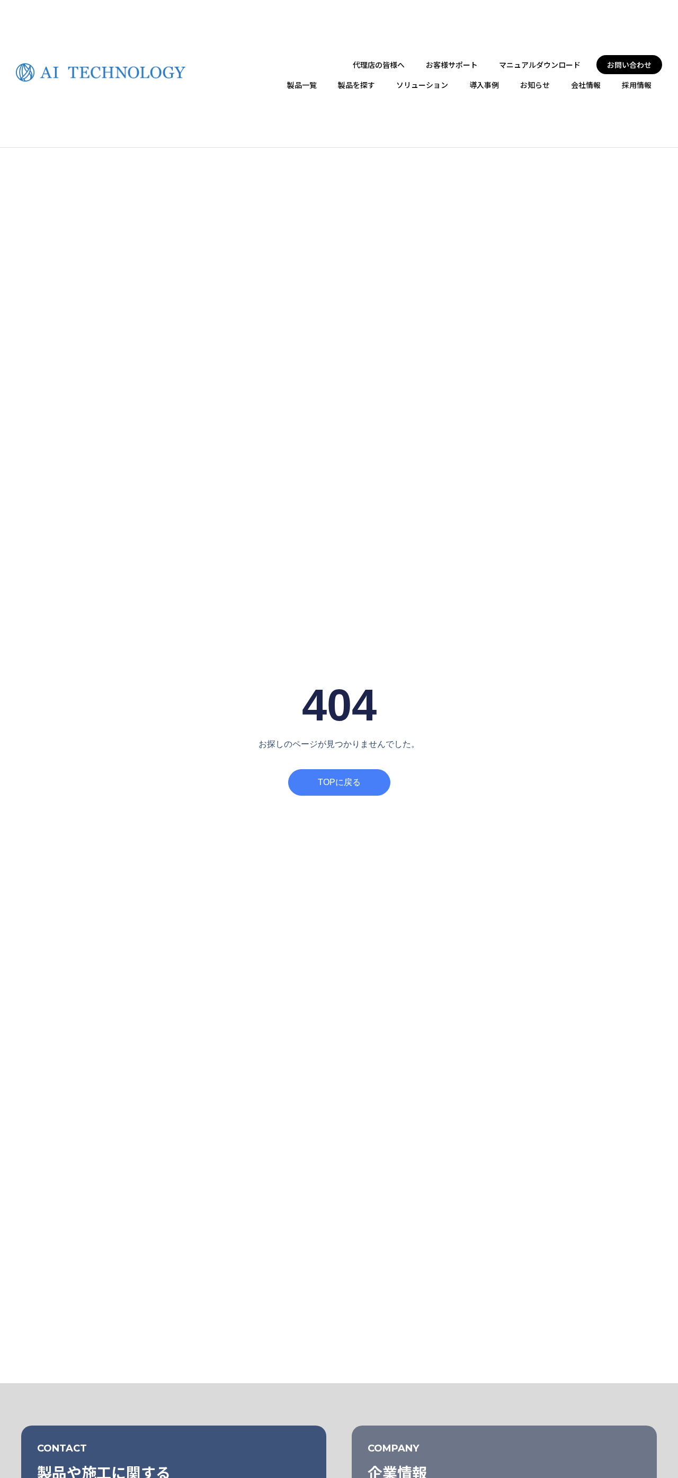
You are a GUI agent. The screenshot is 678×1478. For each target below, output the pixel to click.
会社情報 (586, 84)
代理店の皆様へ (379, 64)
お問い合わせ (629, 64)
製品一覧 (302, 84)
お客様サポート (452, 64)
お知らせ (535, 84)
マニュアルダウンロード (540, 64)
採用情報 (637, 84)
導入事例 (484, 84)
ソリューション (422, 84)
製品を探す (356, 84)
